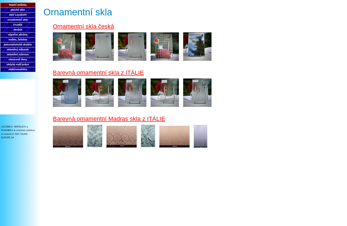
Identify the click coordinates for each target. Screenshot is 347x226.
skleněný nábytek (18, 49)
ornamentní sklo (18, 19)
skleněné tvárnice (18, 54)
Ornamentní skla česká (83, 26)
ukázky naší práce (18, 64)
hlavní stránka (17, 4)
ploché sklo (18, 9)
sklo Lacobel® (18, 14)
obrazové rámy (17, 59)
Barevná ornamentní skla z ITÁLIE (98, 72)
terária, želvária (17, 39)
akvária (17, 29)
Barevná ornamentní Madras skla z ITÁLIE (109, 118)
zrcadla (17, 24)
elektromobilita (17, 69)
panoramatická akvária (18, 44)
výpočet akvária (17, 34)
